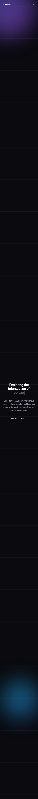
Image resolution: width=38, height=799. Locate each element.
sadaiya (7, 4)
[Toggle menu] (33, 5)
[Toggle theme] (28, 4)
